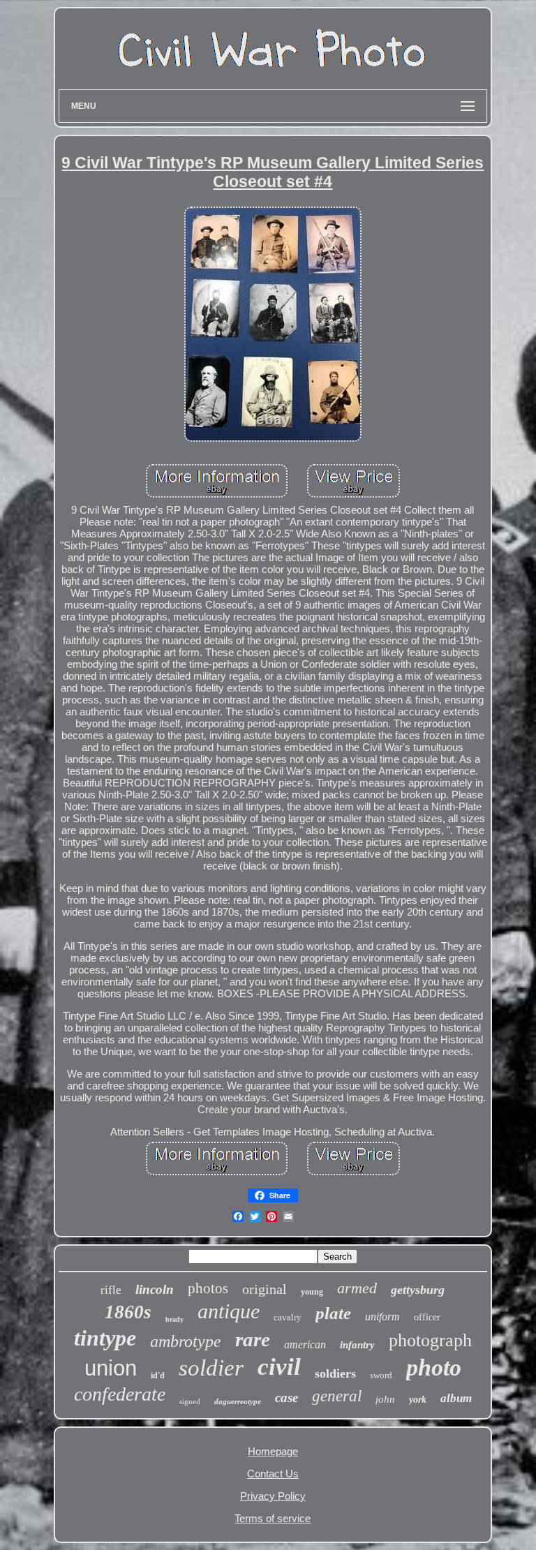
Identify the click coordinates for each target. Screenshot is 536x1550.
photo (433, 1367)
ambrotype (185, 1341)
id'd (158, 1375)
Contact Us (273, 1474)
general (337, 1396)
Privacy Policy (273, 1496)
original (264, 1289)
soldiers (335, 1373)
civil (279, 1366)
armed (357, 1288)
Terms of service (272, 1518)
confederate (119, 1394)
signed (189, 1401)
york (417, 1399)
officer (427, 1317)
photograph (430, 1340)
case (286, 1397)
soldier (211, 1367)
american (305, 1344)
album (456, 1398)
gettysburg (418, 1290)
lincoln (154, 1289)
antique (229, 1310)
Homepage (273, 1451)
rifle (110, 1290)
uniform (382, 1316)
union (110, 1368)
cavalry (288, 1317)
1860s (128, 1312)
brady (174, 1319)
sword (381, 1375)
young (312, 1292)
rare (252, 1339)
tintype (105, 1337)
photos (208, 1288)
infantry (357, 1344)
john (385, 1399)
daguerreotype (237, 1401)
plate (333, 1313)
